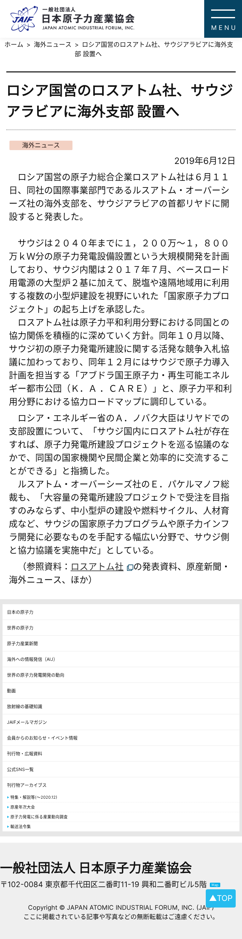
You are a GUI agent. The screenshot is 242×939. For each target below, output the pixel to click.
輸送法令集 (20, 826)
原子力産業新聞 (22, 643)
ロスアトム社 (97, 566)
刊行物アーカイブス (27, 785)
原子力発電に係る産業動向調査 (39, 816)
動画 (11, 690)
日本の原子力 (20, 612)
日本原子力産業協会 (126, 19)
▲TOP (221, 898)
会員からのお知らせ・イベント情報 (42, 737)
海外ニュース (41, 145)
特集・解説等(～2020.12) (33, 797)
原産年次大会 (22, 807)
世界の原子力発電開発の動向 (35, 675)
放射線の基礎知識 (24, 706)
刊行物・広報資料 (24, 753)
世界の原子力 (20, 627)
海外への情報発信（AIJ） (32, 659)
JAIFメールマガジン (27, 722)
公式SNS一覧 (20, 769)
